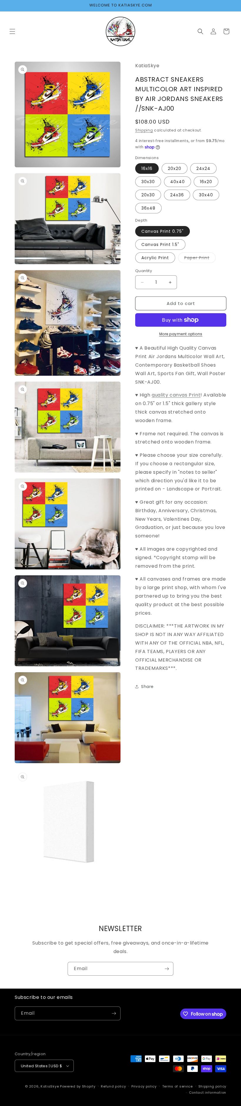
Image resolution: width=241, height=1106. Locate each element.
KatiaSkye (50, 1086)
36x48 (148, 208)
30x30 (148, 182)
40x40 (177, 182)
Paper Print (200, 258)
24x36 (177, 195)
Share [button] (147, 686)
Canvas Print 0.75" (162, 231)
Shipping (144, 130)
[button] (12, 31)
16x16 (147, 168)
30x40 (206, 195)
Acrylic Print (155, 258)
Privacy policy (144, 1086)
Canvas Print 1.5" (160, 244)
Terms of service (177, 1086)
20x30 (148, 195)
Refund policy (113, 1086)
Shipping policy (212, 1086)
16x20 (206, 182)
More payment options (180, 333)
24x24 (203, 168)
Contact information (207, 1092)
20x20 (174, 168)
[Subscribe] (166, 969)
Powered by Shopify (78, 1086)
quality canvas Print (176, 395)
